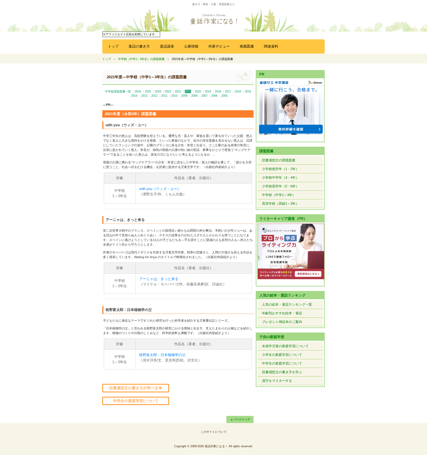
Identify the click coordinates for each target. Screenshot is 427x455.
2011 (164, 95)
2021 (188, 91)
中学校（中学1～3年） (279, 195)
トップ (113, 46)
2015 (248, 91)
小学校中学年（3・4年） (280, 177)
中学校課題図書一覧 (118, 91)
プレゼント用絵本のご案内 (282, 322)
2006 (214, 95)
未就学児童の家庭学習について (285, 346)
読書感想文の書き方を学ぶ (282, 372)
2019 (208, 91)
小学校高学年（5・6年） (280, 186)
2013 (144, 95)
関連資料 (271, 46)
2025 (148, 91)
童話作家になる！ (213, 19)
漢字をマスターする (277, 381)
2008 (194, 95)
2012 (154, 95)
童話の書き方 (139, 46)
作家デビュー (219, 46)
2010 (174, 95)
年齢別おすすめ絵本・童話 (282, 313)
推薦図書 (247, 46)
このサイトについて (214, 431)
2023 (168, 91)
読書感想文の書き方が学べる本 (135, 388)
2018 (218, 91)
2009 (184, 95)
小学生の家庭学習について (282, 355)
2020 (198, 91)
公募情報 (191, 46)
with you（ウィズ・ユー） (160, 189)
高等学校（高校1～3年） (280, 203)
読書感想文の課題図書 (278, 160)
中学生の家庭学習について (135, 401)
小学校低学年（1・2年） (280, 169)
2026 (138, 91)
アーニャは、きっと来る (158, 279)
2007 (204, 95)
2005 (224, 95)
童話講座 (167, 46)
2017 (228, 91)
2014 (134, 95)
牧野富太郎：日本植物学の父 (162, 355)
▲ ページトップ (240, 419)
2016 (238, 91)
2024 (158, 91)
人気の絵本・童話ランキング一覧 (287, 304)
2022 (178, 91)
